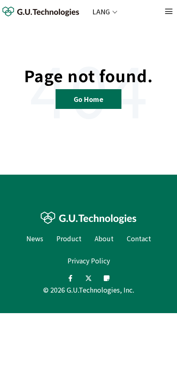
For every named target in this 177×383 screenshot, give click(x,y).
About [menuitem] (104, 238)
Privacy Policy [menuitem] (89, 260)
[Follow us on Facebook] (70, 278)
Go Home (88, 99)
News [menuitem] (34, 238)
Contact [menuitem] (139, 238)
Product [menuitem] (69, 238)
